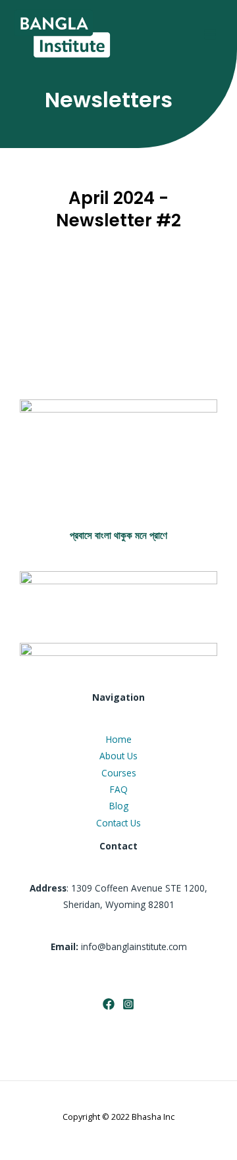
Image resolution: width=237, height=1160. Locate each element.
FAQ (119, 789)
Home (119, 739)
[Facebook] (109, 1004)
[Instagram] (128, 1004)
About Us (118, 755)
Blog (118, 805)
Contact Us (118, 823)
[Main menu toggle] (210, 34)
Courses (118, 773)
